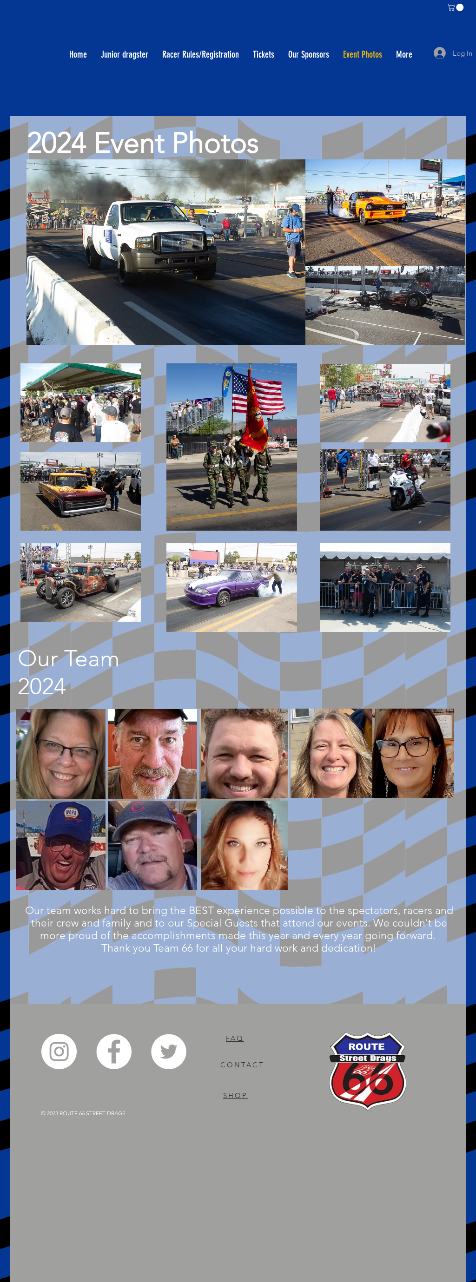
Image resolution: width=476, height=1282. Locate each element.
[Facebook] (114, 1051)
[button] (456, 7)
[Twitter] (168, 1051)
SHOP (235, 1095)
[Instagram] (59, 1051)
